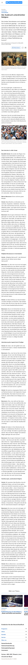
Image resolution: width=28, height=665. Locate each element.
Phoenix (15, 654)
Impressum (4, 650)
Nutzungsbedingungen (8, 648)
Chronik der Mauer (6, 656)
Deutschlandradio (6, 643)
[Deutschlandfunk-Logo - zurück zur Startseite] (14, 2)
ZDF (11, 654)
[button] (2, 2)
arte (20, 654)
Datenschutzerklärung (7, 645)
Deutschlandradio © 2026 (9, 659)
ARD (8, 654)
